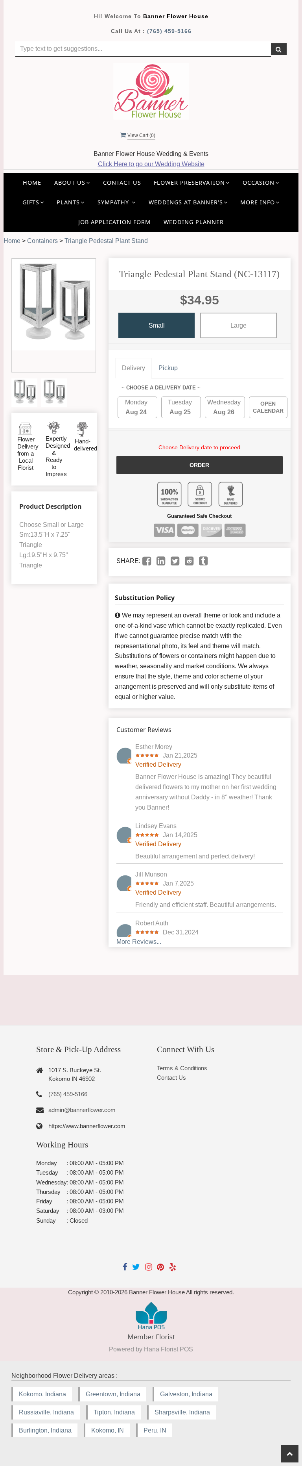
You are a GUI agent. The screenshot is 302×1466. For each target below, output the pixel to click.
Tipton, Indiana (114, 1412)
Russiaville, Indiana (46, 1412)
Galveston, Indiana (186, 1394)
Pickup (168, 368)
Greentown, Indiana (113, 1394)
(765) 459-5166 (169, 31)
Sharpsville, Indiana (182, 1412)
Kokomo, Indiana (42, 1394)
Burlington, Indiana (45, 1430)
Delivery (133, 368)
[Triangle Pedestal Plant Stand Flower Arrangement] (24, 392)
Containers (42, 240)
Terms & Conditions (182, 1068)
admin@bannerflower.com (82, 1109)
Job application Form (114, 222)
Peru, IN (155, 1430)
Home (32, 182)
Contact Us (122, 182)
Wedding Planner (194, 222)
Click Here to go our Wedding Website (151, 164)
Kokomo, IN (107, 1430)
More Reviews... (138, 941)
